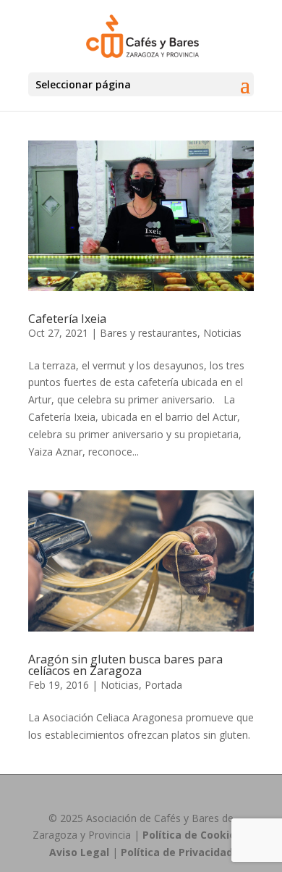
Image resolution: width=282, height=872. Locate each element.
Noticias (222, 333)
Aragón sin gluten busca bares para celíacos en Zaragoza (125, 665)
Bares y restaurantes (148, 333)
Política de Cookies (192, 835)
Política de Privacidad (177, 852)
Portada (163, 685)
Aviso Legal (79, 852)
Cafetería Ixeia (67, 319)
